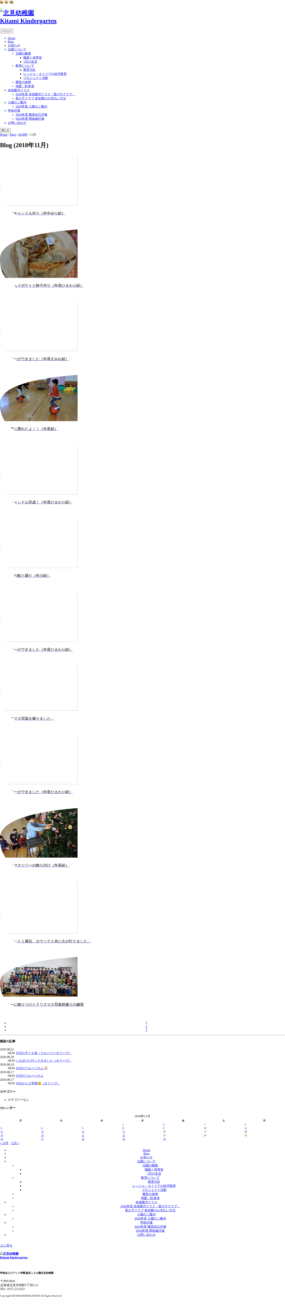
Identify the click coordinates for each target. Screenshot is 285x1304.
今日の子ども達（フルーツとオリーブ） (44, 1053)
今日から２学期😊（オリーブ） (38, 1083)
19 (2, 1135)
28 (83, 1139)
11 (245, 1128)
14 (83, 1131)
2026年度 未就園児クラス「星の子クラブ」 (45, 94)
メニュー (7, 31)
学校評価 (14, 110)
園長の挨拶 (23, 82)
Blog (11, 41)
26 (2, 1139)
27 (42, 1139)
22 (124, 1135)
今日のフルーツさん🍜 (32, 1068)
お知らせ (14, 45)
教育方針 (29, 69)
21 (83, 1135)
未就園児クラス (18, 90)
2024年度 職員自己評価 (31, 114)
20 (42, 1135)
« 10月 (4, 1143)
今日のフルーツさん (30, 1075)
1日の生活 (30, 61)
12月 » (15, 1143)
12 (2, 1131)
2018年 (23, 134)
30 (164, 1139)
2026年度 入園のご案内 (31, 106)
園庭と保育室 (32, 57)
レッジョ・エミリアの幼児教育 (45, 74)
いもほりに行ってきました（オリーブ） (44, 1060)
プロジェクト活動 (35, 78)
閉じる (5, 130)
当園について (17, 49)
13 (42, 1131)
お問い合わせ (17, 122)
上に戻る (6, 1245)
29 (124, 1139)
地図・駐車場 (25, 86)
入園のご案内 (17, 102)
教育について (25, 65)
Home (11, 38)
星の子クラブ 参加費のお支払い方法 (41, 98)
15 (124, 1131)
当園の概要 (23, 53)
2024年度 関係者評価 (30, 118)
